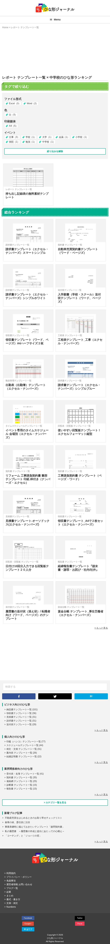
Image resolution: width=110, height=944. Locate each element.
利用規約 (11, 873)
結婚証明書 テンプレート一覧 (21, 756)
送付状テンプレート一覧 (19, 724)
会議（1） (64, 137)
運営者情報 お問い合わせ (19, 884)
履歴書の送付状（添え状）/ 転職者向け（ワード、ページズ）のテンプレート (28, 615)
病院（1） (14, 142)
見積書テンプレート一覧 (19, 717)
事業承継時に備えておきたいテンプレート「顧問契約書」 (34, 827)
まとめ (9, 895)
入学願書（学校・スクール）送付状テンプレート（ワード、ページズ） (79, 298)
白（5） (13, 114)
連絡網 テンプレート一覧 (19, 781)
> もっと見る (101, 628)
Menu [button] (57, 19)
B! (91, 696)
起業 (8, 892)
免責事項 (11, 880)
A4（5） (13, 126)
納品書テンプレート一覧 (19, 709)
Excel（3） (15, 103)
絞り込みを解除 (55, 151)
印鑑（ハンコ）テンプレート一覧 (23, 741)
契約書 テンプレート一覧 (19, 777)
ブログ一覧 (12, 888)
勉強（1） (31, 142)
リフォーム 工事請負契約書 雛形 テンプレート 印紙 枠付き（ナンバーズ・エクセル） (28, 479)
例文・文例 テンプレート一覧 (21, 749)
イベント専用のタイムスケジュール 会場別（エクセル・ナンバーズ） (27, 434)
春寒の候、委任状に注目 (17, 822)
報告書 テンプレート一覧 (19, 788)
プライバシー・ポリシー (19, 877)
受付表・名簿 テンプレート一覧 (22, 774)
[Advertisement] (55, 52)
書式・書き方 (13, 899)
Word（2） (32, 103)
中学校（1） (48, 142)
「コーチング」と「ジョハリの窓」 (23, 835)
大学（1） (47, 137)
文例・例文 (12, 903)
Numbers (11, 907)
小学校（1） (81, 137)
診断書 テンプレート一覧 (19, 785)
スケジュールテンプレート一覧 (22, 745)
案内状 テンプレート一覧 (19, 753)
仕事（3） (14, 137)
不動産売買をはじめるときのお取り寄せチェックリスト (33, 818)
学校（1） (31, 137)
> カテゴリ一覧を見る (55, 802)
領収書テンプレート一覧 (19, 713)
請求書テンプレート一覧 (19, 720)
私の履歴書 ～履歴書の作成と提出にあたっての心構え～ (34, 831)
